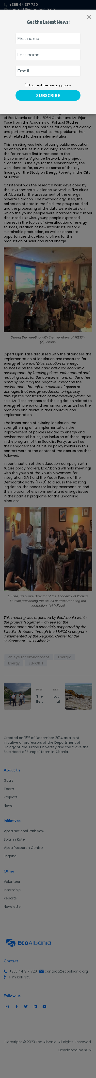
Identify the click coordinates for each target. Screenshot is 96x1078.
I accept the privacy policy (49, 85)
